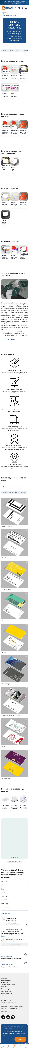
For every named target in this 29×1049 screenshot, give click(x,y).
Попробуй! (4, 987)
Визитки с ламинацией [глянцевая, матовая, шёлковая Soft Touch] (5, 95)
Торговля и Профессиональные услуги (14, 492)
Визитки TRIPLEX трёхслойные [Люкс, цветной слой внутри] (14, 169)
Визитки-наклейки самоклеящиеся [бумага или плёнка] (5, 257)
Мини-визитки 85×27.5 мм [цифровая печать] (14, 95)
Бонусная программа (8, 989)
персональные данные (8, 1033)
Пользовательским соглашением (11, 941)
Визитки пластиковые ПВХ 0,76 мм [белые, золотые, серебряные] (14, 257)
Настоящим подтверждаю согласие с (13, 940)
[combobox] (18, 486)
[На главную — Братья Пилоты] (7, 8)
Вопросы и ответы (6, 982)
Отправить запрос (14, 944)
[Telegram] (19, 7)
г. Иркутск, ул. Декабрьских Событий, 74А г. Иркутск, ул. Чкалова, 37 (13, 1007)
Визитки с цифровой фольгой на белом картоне (14, 204)
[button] (14, 2)
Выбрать (14, 512)
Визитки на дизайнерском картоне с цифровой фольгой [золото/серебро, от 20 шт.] (23, 132)
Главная (3, 12)
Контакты (4, 978)
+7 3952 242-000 (7, 1000)
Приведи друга (6, 991)
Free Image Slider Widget (15, 861)
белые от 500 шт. (15, 50)
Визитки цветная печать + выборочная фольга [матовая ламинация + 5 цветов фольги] (5, 204)
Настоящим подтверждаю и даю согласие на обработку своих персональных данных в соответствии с (13, 933)
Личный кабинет (6, 980)
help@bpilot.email (6, 956)
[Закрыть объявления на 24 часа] (27, 2)
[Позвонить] (15, 7)
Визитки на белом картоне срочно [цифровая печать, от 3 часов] (5, 77)
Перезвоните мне (12, 1002)
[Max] (22, 7)
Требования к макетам (8, 985)
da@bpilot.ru (5, 1012)
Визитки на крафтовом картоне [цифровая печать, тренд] (5, 132)
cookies (11, 1031)
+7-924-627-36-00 (7, 965)
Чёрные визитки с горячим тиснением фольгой (5, 222)
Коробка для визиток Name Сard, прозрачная (5, 807)
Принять (20, 1039)
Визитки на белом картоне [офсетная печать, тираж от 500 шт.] (14, 77)
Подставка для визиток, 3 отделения (23, 807)
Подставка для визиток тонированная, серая (14, 807)
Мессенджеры (4, 1002)
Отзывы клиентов (6, 993)
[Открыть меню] (26, 8)
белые (4, 50)
